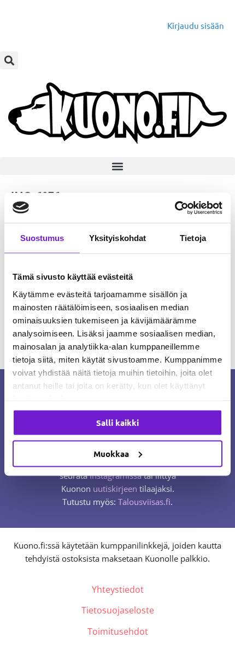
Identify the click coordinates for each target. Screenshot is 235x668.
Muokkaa (111, 453)
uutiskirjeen (115, 488)
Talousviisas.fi (144, 501)
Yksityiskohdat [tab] (117, 238)
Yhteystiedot (118, 589)
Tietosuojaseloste (117, 610)
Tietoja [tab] (193, 238)
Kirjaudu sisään (195, 25)
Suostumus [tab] (42, 238)
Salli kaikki (117, 422)
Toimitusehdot (117, 631)
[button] (9, 60)
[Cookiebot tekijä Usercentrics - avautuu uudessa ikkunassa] (174, 208)
